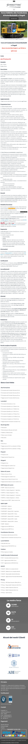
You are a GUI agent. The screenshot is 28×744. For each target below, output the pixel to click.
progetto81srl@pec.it (7, 716)
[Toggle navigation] (14, 9)
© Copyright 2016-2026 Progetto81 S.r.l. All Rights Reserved (13, 740)
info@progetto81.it (5, 219)
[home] (14, 5)
